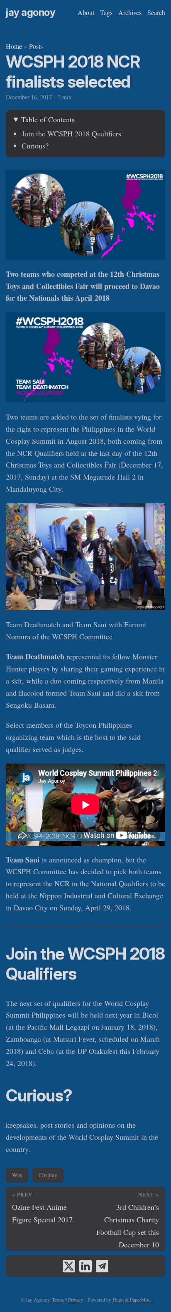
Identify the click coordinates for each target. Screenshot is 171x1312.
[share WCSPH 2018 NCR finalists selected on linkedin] (85, 1266)
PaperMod (140, 1299)
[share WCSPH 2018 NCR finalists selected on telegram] (102, 1266)
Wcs (17, 1175)
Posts (36, 46)
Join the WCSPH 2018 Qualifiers (71, 133)
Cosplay (48, 1175)
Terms (58, 1299)
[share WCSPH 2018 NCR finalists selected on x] (69, 1266)
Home (14, 46)
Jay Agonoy (30, 12)
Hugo (118, 1299)
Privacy (75, 1299)
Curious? (35, 146)
